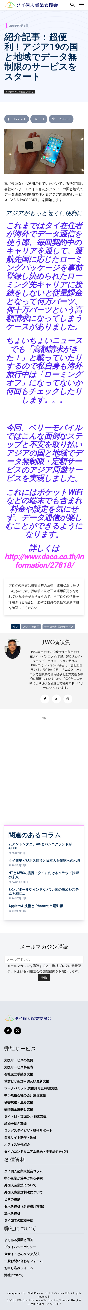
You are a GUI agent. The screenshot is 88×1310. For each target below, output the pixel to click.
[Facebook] (44, 699)
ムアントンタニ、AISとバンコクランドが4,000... (40, 846)
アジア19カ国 (31, 626)
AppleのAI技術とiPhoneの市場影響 (36, 906)
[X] (56, 699)
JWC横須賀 (56, 642)
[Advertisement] (44, 766)
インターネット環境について (19, 91)
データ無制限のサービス (59, 626)
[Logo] (31, 5)
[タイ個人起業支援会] (44, 1018)
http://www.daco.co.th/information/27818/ (44, 561)
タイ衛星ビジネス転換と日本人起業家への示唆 (44, 860)
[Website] (67, 699)
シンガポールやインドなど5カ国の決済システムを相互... (44, 891)
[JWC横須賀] (15, 671)
